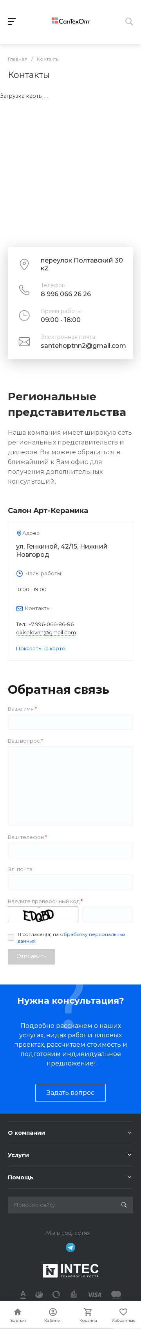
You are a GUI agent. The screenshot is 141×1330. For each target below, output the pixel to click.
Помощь (20, 1177)
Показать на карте (40, 648)
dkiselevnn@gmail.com (46, 632)
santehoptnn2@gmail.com (83, 345)
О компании (26, 1132)
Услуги (18, 1155)
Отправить (31, 956)
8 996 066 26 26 (66, 294)
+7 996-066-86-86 (51, 624)
